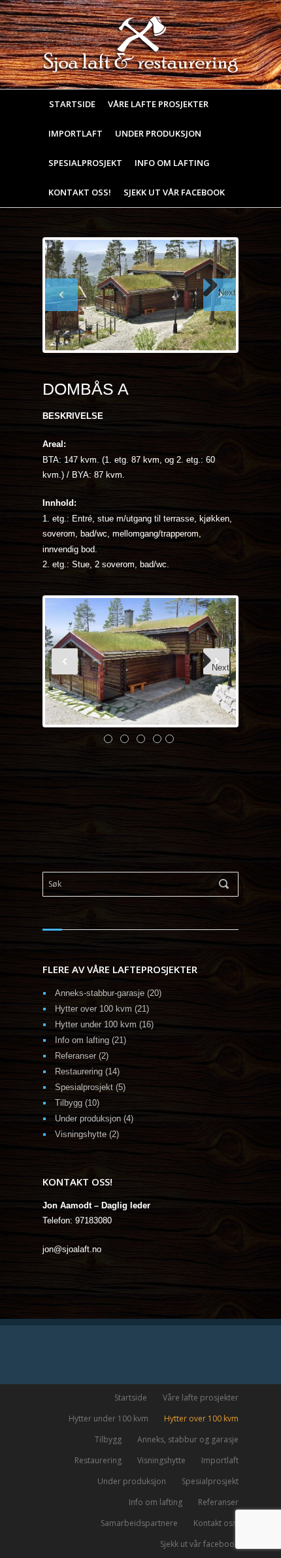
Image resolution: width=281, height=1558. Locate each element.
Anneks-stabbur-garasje (99, 993)
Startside (72, 104)
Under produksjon (158, 134)
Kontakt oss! (79, 192)
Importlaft (75, 134)
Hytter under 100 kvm (96, 1024)
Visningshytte (81, 1134)
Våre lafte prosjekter (158, 104)
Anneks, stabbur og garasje (188, 1439)
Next (227, 292)
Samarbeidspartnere (139, 1523)
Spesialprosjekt (85, 163)
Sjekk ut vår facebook (174, 192)
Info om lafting (172, 163)
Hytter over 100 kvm (93, 1009)
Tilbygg (68, 1103)
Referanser (75, 1056)
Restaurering (79, 1071)
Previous (61, 294)
